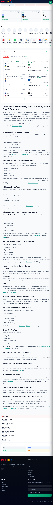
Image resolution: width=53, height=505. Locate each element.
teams (39, 233)
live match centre (33, 183)
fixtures (28, 326)
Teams (29, 464)
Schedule (30, 472)
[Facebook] (2, 469)
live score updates (17, 126)
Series (4, 447)
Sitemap (3, 490)
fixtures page (29, 206)
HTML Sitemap (48, 501)
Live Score (42, 346)
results (35, 128)
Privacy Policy (5, 486)
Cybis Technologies (20, 501)
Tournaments (31, 476)
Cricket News (31, 468)
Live (6, 56)
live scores (29, 262)
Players (29, 450)
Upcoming (14, 56)
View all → (48, 51)
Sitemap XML (40, 501)
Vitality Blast (30, 62)
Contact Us (4, 484)
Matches (7, 5)
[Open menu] (50, 2)
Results (7, 348)
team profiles (12, 464)
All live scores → (48, 24)
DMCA (3, 488)
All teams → (49, 45)
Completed (23, 56)
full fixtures (16, 128)
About (3, 482)
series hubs (15, 154)
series (4, 237)
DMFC (19, 5)
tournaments (24, 154)
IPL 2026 (30, 5)
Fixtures (47, 346)
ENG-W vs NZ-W (42, 5)
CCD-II (17, 61)
